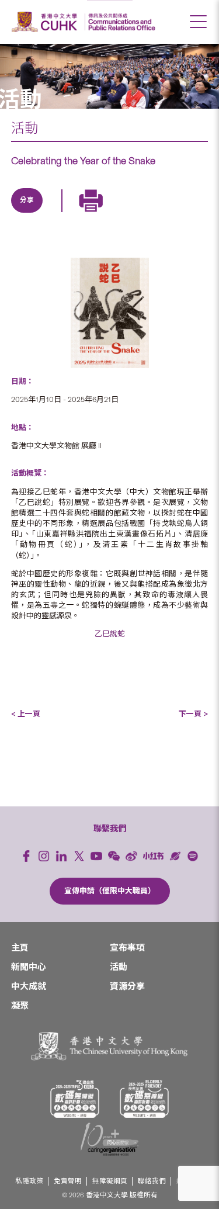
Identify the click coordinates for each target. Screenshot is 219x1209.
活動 (24, 128)
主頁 (20, 948)
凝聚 (20, 1005)
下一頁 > (193, 713)
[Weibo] (131, 856)
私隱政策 (29, 1181)
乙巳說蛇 (110, 633)
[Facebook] (26, 856)
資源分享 (127, 986)
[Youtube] (96, 856)
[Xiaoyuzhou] (175, 856)
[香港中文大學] (46, 22)
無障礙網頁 (109, 1181)
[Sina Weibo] (108, 214)
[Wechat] (114, 856)
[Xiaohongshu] (153, 856)
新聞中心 (28, 967)
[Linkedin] (27, 214)
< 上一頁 (25, 713)
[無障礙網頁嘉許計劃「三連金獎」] (74, 1099)
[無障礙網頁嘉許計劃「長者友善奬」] (144, 1099)
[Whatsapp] (135, 214)
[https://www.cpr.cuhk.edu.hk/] (120, 22)
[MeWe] (162, 214)
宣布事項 (127, 948)
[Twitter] (54, 214)
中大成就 (28, 986)
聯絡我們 (152, 1181)
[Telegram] (81, 214)
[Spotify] (193, 856)
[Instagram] (44, 856)
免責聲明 (68, 1181)
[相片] (109, 313)
